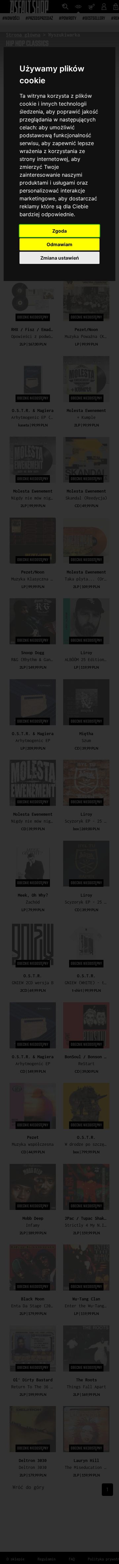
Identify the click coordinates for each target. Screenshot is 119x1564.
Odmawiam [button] (59, 244)
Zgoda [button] (59, 231)
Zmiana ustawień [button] (59, 258)
